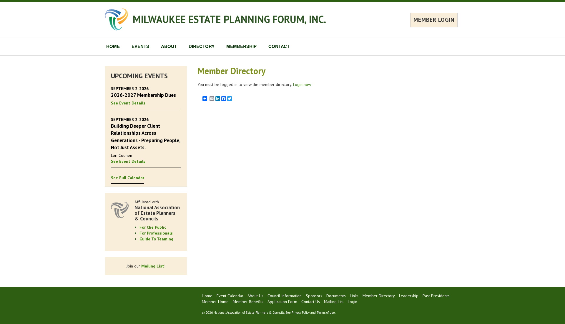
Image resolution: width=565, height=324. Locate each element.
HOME (113, 46)
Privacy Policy (301, 312)
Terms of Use (326, 312)
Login (352, 301)
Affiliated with (157, 210)
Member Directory (379, 295)
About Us (255, 295)
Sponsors (314, 295)
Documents (336, 295)
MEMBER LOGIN (433, 19)
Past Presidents (436, 295)
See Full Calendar (127, 177)
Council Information (284, 295)
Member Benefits (248, 301)
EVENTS (140, 46)
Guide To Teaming (156, 239)
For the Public (152, 227)
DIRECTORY (202, 46)
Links (354, 295)
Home (207, 295)
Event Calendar (230, 295)
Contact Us (310, 301)
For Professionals (156, 233)
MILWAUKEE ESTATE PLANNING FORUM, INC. (229, 19)
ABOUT (169, 46)
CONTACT (279, 46)
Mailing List (152, 266)
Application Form (282, 301)
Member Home (215, 301)
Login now (302, 84)
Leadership (408, 295)
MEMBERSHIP (241, 46)
